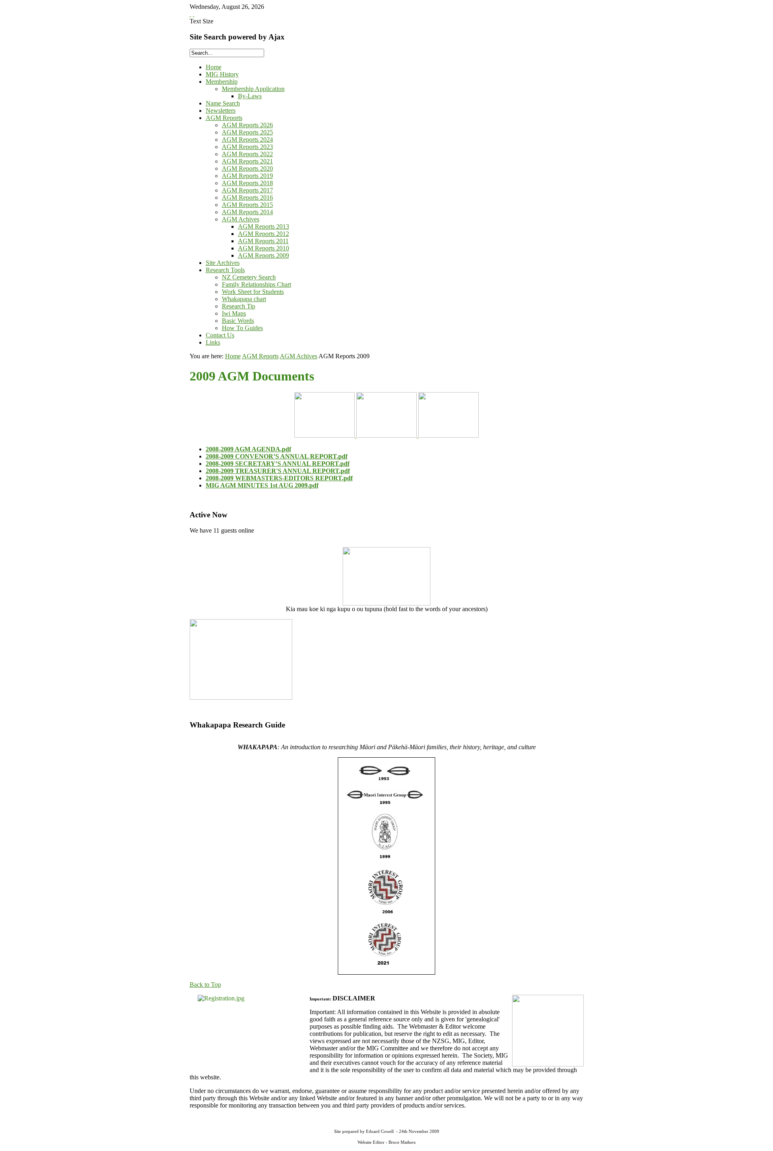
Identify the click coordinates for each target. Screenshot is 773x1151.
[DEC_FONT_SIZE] (193, 13)
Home (233, 356)
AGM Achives (298, 356)
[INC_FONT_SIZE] (190, 13)
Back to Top (205, 984)
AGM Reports (260, 356)
